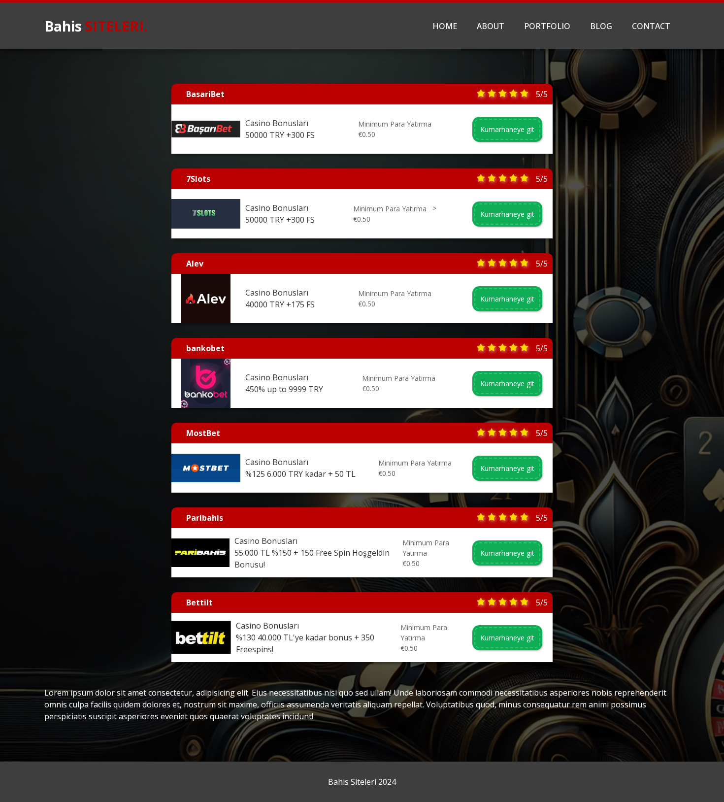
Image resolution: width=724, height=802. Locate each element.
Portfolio (547, 26)
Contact (651, 26)
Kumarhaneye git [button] (507, 129)
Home (444, 26)
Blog (601, 26)
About (490, 26)
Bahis (96, 26)
